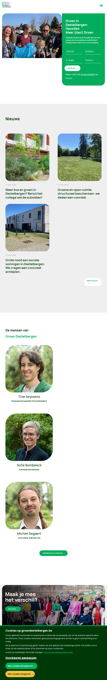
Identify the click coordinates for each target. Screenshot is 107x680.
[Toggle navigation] (101, 6)
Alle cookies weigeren (19, 673)
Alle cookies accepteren (20, 665)
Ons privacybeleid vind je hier (58, 652)
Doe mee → (13, 609)
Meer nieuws (92, 281)
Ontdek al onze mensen (53, 553)
